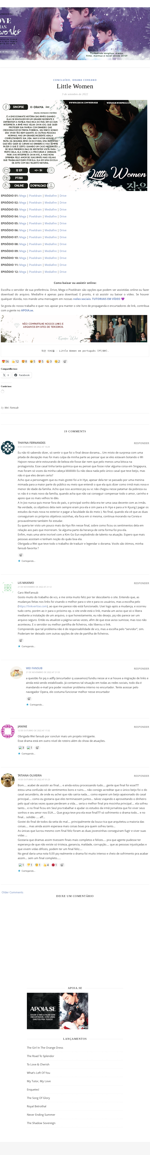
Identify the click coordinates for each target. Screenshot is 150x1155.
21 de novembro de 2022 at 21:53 (43, 672)
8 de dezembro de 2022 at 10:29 (34, 446)
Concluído (61, 80)
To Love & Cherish (38, 1064)
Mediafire (51, 195)
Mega (22, 195)
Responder (141, 443)
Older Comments (12, 892)
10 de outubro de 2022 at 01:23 (34, 779)
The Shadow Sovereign (41, 1123)
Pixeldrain (35, 195)
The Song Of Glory (38, 1098)
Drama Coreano (84, 80)
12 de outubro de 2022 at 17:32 (34, 730)
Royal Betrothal (36, 1106)
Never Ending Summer (41, 1114)
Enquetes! (33, 1089)
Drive (63, 195)
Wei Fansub (12, 407)
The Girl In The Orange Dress (45, 1047)
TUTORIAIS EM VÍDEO (106, 299)
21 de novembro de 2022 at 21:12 (35, 586)
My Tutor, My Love (39, 1081)
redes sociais (82, 299)
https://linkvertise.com (32, 606)
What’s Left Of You (38, 1073)
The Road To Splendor (40, 1056)
